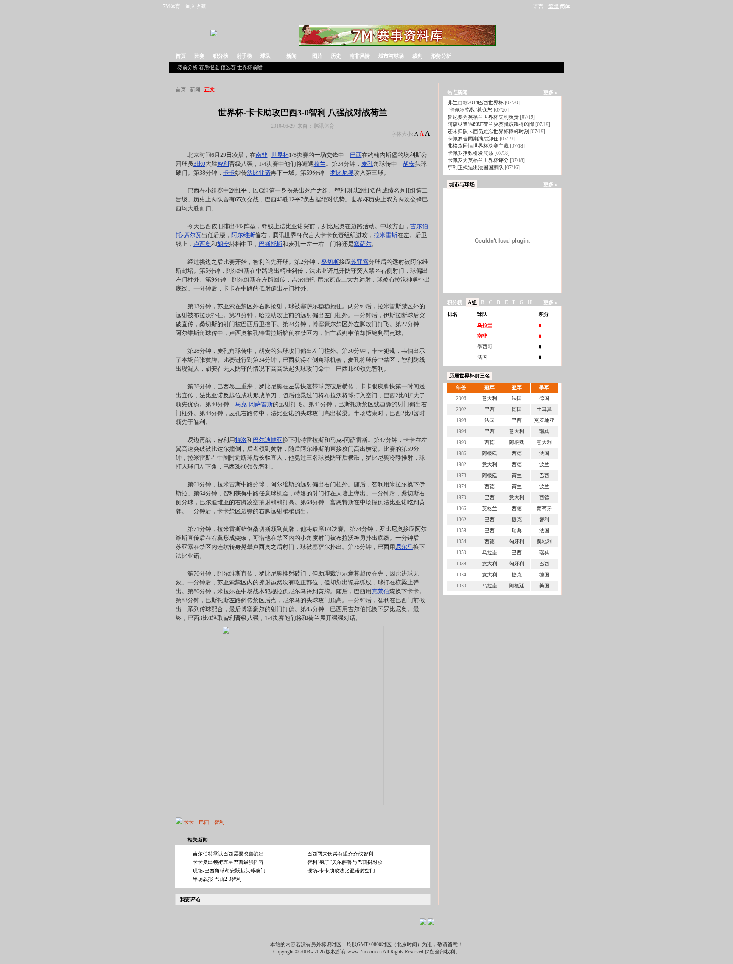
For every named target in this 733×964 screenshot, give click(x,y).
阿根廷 (516, 442)
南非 (262, 155)
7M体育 (171, 6)
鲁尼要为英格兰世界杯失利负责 (483, 117)
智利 (223, 164)
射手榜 (244, 56)
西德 (489, 442)
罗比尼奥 (342, 173)
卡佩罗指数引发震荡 (470, 153)
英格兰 (489, 508)
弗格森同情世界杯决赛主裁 (478, 146)
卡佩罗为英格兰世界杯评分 (478, 160)
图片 (317, 56)
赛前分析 (187, 67)
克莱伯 (380, 591)
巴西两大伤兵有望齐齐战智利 (340, 854)
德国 (544, 398)
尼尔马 (404, 547)
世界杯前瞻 (250, 67)
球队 (265, 56)
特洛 (241, 440)
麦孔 (367, 164)
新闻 (291, 56)
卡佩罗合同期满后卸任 (473, 139)
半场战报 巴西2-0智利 (217, 879)
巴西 (356, 155)
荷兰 (320, 164)
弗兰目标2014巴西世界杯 (476, 103)
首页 (181, 56)
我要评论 (190, 900)
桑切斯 (330, 262)
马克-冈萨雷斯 (254, 404)
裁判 (417, 56)
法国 (482, 357)
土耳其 (544, 409)
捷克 (517, 520)
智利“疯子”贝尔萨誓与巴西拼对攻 (345, 862)
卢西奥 (202, 244)
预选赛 (228, 67)
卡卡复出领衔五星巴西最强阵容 (228, 862)
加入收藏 (195, 6)
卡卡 (229, 173)
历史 (336, 56)
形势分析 (441, 56)
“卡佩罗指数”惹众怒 (470, 110)
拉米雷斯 (385, 235)
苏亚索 (360, 262)
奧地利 (544, 542)
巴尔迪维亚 (268, 440)
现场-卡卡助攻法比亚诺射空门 (341, 871)
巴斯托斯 (271, 244)
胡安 (409, 164)
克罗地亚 (544, 420)
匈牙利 (516, 542)
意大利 (489, 398)
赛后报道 (209, 67)
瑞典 (544, 431)
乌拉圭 (484, 325)
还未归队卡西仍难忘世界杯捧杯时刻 (488, 131)
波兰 (544, 464)
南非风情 (360, 56)
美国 (544, 586)
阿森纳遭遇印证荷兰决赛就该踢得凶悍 (491, 124)
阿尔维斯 (243, 235)
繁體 (553, 6)
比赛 (199, 56)
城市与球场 (391, 56)
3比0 (199, 164)
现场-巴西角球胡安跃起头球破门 (229, 871)
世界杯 (280, 155)
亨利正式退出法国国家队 (476, 167)
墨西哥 (484, 346)
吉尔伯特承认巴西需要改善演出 (228, 854)
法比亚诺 (259, 173)
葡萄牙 (544, 508)
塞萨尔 (363, 244)
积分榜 (220, 56)
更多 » (550, 92)
